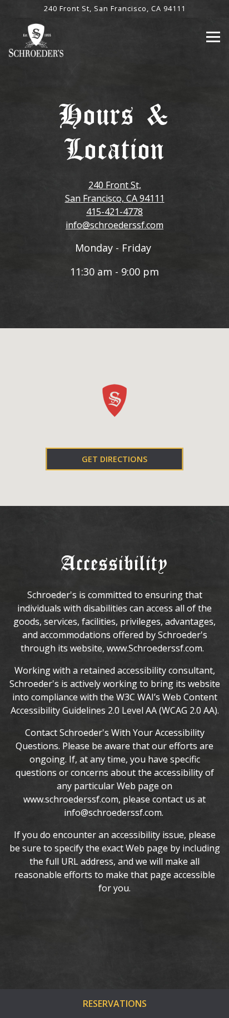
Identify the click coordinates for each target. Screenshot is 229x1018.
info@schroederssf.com (114, 225)
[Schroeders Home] (36, 39)
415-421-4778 (114, 211)
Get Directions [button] (114, 459)
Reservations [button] (115, 1003)
